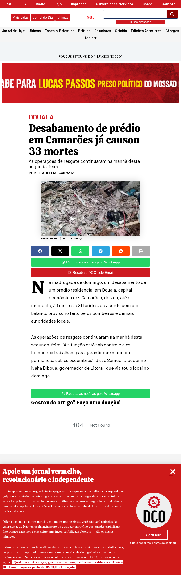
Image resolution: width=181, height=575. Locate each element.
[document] (90, 287)
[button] (172, 471)
